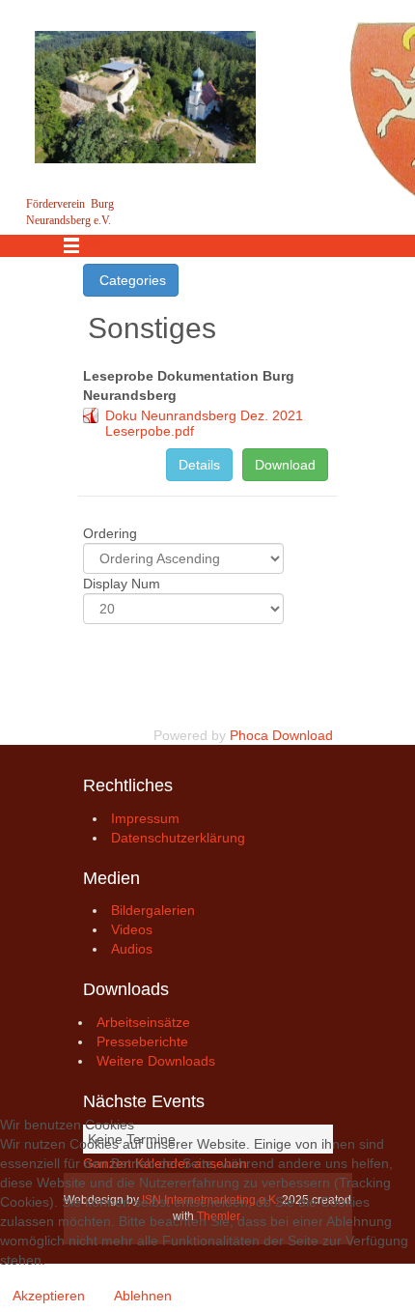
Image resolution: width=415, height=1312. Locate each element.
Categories (131, 280)
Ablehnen (143, 1295)
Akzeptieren (49, 1295)
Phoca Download (281, 735)
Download (285, 464)
